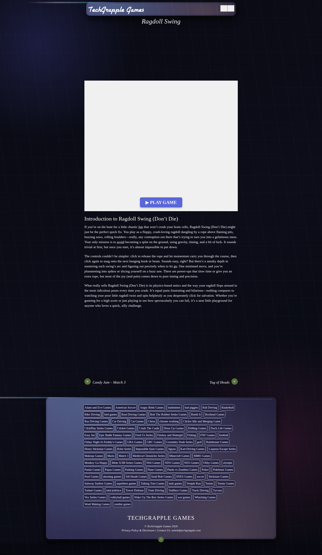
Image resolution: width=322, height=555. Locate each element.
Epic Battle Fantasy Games (115, 435)
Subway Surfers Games (98, 483)
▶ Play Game (161, 202)
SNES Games (184, 476)
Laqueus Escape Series (222, 449)
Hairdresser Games (217, 442)
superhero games (126, 483)
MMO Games (202, 455)
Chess (151, 421)
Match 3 (123, 455)
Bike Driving (92, 414)
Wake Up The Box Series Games (153, 497)
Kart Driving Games (192, 449)
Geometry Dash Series (179, 442)
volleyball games (120, 497)
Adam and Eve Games (97, 407)
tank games (175, 483)
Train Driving (156, 490)
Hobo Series (124, 449)
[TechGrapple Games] (116, 11)
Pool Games (91, 476)
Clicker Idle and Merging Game (201, 421)
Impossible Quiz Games (150, 449)
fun (140, 227)
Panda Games (92, 469)
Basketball (227, 407)
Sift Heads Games (136, 476)
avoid (120, 242)
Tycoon (217, 490)
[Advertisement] (161, 53)
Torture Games (93, 490)
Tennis (209, 483)
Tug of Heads (223, 382)
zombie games (122, 504)
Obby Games (211, 462)
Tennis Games (225, 483)
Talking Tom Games (153, 483)
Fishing (191, 435)
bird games (110, 414)
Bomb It (196, 414)
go (175, 266)
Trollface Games (178, 490)
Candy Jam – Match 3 (106, 382)
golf (199, 442)
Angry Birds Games (152, 407)
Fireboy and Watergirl (170, 435)
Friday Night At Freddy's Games (103, 442)
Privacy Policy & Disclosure (137, 530)
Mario (110, 455)
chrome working (169, 421)
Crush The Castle (149, 428)
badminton (174, 407)
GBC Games (154, 442)
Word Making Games (97, 504)
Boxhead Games (215, 414)
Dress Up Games (174, 428)
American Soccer (125, 407)
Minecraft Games (179, 455)
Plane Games (155, 469)
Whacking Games (205, 497)
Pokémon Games (223, 469)
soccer (200, 476)
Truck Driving (200, 490)
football (223, 435)
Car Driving (119, 421)
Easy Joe (89, 435)
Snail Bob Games (161, 476)
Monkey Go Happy (96, 462)
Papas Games (113, 469)
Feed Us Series (144, 435)
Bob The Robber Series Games (168, 414)
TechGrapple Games (159, 526)
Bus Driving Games (96, 421)
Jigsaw (172, 449)
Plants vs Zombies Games (182, 469)
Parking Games (134, 469)
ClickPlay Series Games (98, 428)
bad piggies (191, 407)
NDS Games (172, 462)
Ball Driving (209, 407)
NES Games (191, 462)
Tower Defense (135, 490)
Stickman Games (218, 476)
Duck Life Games (221, 428)
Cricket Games (126, 428)
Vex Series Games (95, 497)
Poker (205, 469)
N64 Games (153, 462)
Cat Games (137, 421)
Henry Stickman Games (98, 449)
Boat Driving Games (133, 414)
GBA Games (134, 442)
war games (184, 497)
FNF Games (207, 435)
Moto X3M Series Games (127, 462)
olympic (228, 462)
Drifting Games (197, 428)
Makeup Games (93, 455)
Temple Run (193, 483)
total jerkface (113, 490)
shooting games (112, 476)
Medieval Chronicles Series (149, 455)
